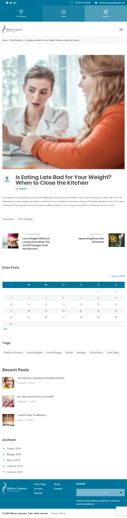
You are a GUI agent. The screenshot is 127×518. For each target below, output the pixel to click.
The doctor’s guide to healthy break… (41, 378)
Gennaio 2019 (14, 472)
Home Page (40, 484)
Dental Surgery (54, 352)
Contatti (58, 488)
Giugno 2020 (14, 448)
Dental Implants (35, 352)
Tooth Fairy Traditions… (32, 415)
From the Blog (16, 40)
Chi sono (38, 488)
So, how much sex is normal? (35, 396)
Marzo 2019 (13, 460)
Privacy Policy (58, 513)
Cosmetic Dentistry (13, 352)
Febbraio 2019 (15, 466)
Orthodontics (96, 352)
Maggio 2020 (14, 454)
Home (5, 40)
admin (22, 188)
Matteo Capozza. (18, 513)
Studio (57, 484)
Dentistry (81, 352)
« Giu (4, 329)
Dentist (69, 352)
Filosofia (38, 493)
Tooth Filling (113, 352)
